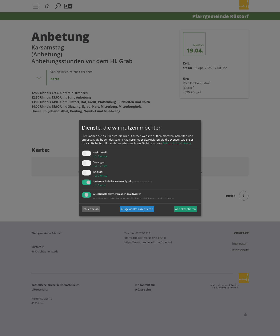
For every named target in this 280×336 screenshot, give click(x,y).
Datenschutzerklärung (177, 143)
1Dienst (99, 185)
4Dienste (100, 166)
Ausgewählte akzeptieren (137, 209)
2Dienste (100, 156)
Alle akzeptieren (185, 209)
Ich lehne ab (91, 209)
